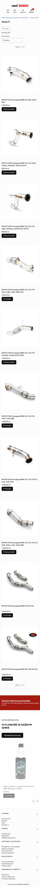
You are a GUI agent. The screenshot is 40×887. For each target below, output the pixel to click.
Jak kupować (6, 834)
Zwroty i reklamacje (8, 877)
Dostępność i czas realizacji (11, 847)
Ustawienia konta (7, 864)
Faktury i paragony (8, 849)
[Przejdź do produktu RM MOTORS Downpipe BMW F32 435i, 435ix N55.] (20, 74)
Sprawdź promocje (12, 735)
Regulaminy (5, 836)
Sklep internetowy (17, 884)
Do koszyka (7, 299)
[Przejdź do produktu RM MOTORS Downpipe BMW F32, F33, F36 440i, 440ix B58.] (20, 391)
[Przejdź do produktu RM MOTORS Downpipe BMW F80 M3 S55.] (20, 580)
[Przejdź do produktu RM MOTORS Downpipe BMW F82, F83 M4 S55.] (20, 644)
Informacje (5, 819)
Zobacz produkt (9, 109)
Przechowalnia (6, 866)
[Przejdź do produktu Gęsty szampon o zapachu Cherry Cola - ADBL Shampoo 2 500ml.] (20, 761)
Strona (17, 47)
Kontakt (4, 821)
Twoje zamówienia (8, 862)
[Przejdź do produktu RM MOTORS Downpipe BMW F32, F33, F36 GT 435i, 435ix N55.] (20, 454)
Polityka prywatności (8, 838)
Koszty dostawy (7, 851)
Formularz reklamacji (8, 879)
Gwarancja (5, 875)
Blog (3, 823)
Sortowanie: (6, 36)
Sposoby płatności (8, 853)
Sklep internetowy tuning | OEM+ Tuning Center (15, 17)
